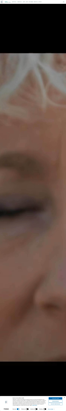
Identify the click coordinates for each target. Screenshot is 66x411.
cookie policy (34, 405)
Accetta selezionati (55, 401)
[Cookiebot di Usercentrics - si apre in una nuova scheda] (6, 409)
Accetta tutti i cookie (55, 398)
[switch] (27, 409)
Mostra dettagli (50, 409)
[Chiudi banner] (64, 397)
